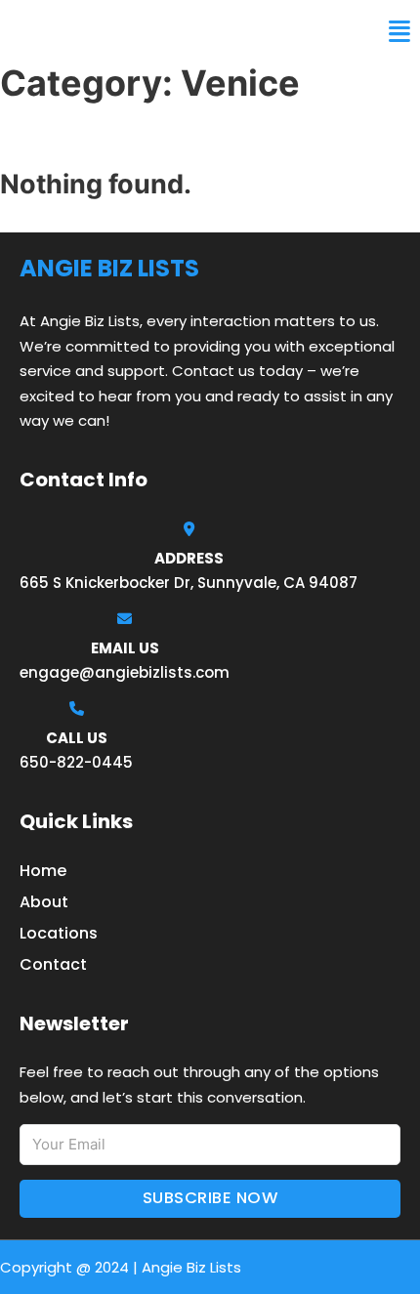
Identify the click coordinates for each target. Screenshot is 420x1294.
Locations (59, 933)
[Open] (399, 32)
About (44, 902)
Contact (53, 964)
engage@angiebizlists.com (125, 672)
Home (43, 870)
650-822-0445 (76, 762)
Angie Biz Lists (86, 31)
